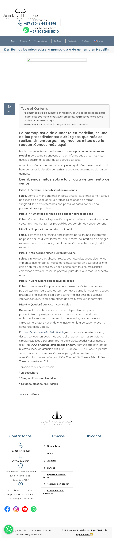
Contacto (85, 41)
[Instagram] (16, 509)
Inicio (13, 41)
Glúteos (51, 468)
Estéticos (57, 41)
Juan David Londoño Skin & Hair (43, 332)
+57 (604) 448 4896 (40, 23)
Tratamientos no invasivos (53, 492)
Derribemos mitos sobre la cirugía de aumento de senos (56, 124)
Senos (50, 453)
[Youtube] (25, 509)
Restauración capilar (58, 484)
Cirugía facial (54, 446)
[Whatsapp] (34, 509)
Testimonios (72, 41)
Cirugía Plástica (31, 394)
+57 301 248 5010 (44, 31)
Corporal (51, 460)
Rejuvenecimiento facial (54, 476)
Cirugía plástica (40, 41)
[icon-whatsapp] (8, 529)
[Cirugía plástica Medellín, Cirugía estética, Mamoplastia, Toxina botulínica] (20, 12)
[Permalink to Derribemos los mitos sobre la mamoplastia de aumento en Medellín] (57, 60)
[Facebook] (7, 509)
